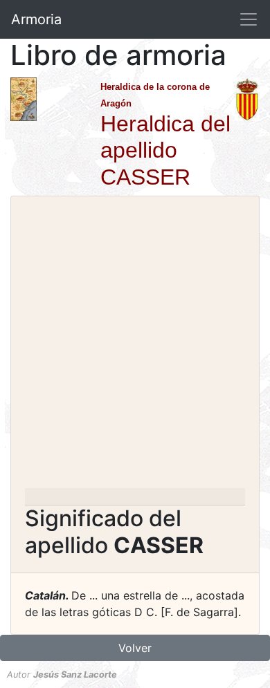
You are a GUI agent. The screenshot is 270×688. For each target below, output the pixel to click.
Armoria (36, 19)
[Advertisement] (135, 346)
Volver (135, 648)
